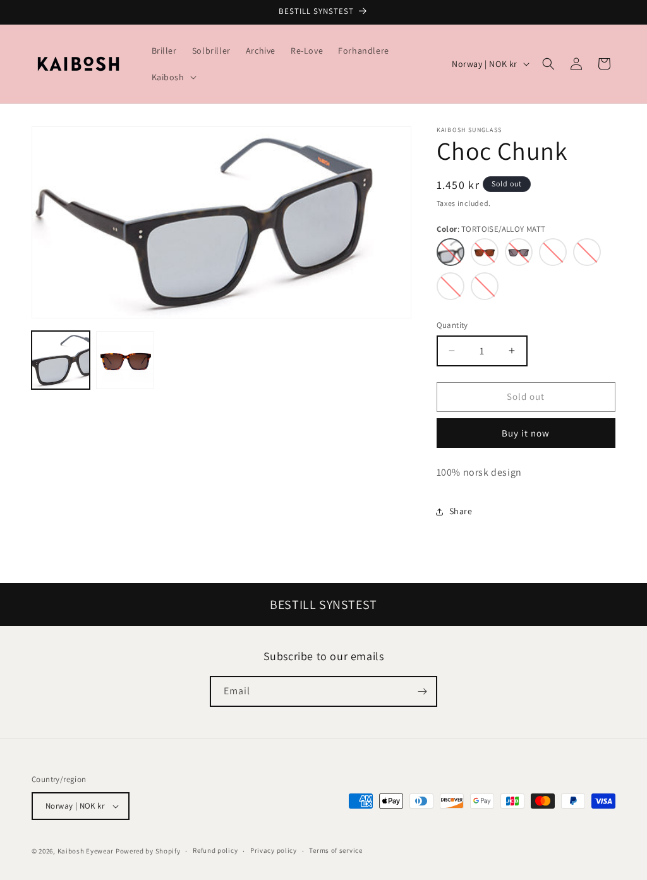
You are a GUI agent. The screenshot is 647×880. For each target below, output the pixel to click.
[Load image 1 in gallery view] (61, 360)
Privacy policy (273, 850)
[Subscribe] (422, 691)
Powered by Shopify (148, 851)
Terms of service (335, 850)
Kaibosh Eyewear (85, 851)
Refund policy (215, 850)
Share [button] (461, 511)
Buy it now (526, 433)
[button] (173, 77)
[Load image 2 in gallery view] (125, 360)
